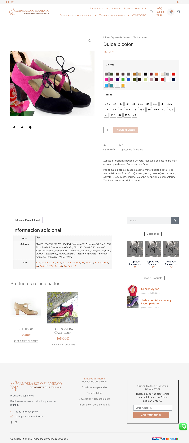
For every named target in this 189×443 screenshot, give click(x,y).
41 (56, 265)
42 (64, 265)
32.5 (38, 262)
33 (54, 262)
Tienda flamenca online (105, 8)
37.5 (97, 262)
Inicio (106, 37)
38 (101, 262)
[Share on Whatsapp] (30, 127)
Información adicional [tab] (27, 220)
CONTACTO (139, 15)
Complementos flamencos (76, 15)
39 (37, 265)
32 (50, 262)
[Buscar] (175, 220)
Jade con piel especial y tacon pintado (156, 302)
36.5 (87, 262)
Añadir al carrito (126, 129)
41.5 (60, 265)
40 (46, 265)
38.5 (106, 262)
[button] (89, 40)
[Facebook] (7, 2)
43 (74, 265)
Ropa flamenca (133, 8)
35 (73, 262)
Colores (110, 65)
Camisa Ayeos (150, 289)
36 (83, 262)
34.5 (68, 262)
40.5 (51, 265)
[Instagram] (12, 2)
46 (46, 262)
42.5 (69, 265)
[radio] (106, 74)
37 (92, 262)
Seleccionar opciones (26, 341)
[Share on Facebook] (14, 127)
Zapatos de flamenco (112, 15)
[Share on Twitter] (22, 127)
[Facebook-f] (11, 422)
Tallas (109, 95)
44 (42, 262)
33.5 (59, 262)
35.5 (78, 262)
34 (63, 262)
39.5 (41, 265)
